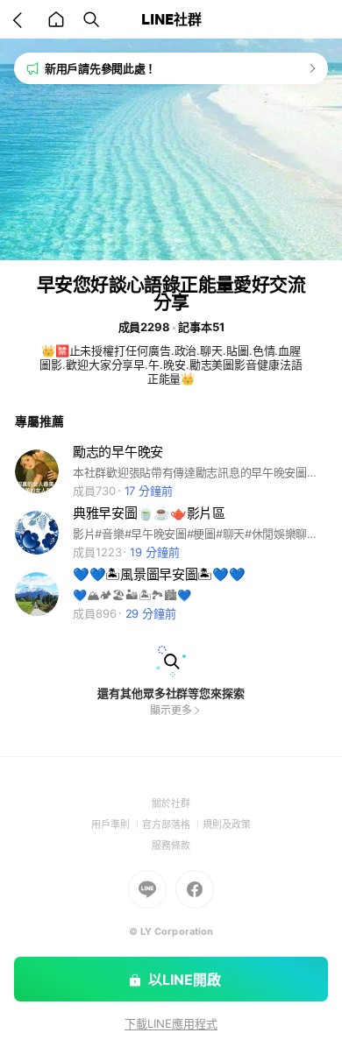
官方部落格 (172, 824)
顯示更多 (171, 710)
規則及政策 (227, 824)
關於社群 (171, 803)
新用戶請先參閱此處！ (100, 68)
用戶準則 (116, 824)
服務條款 (171, 845)
